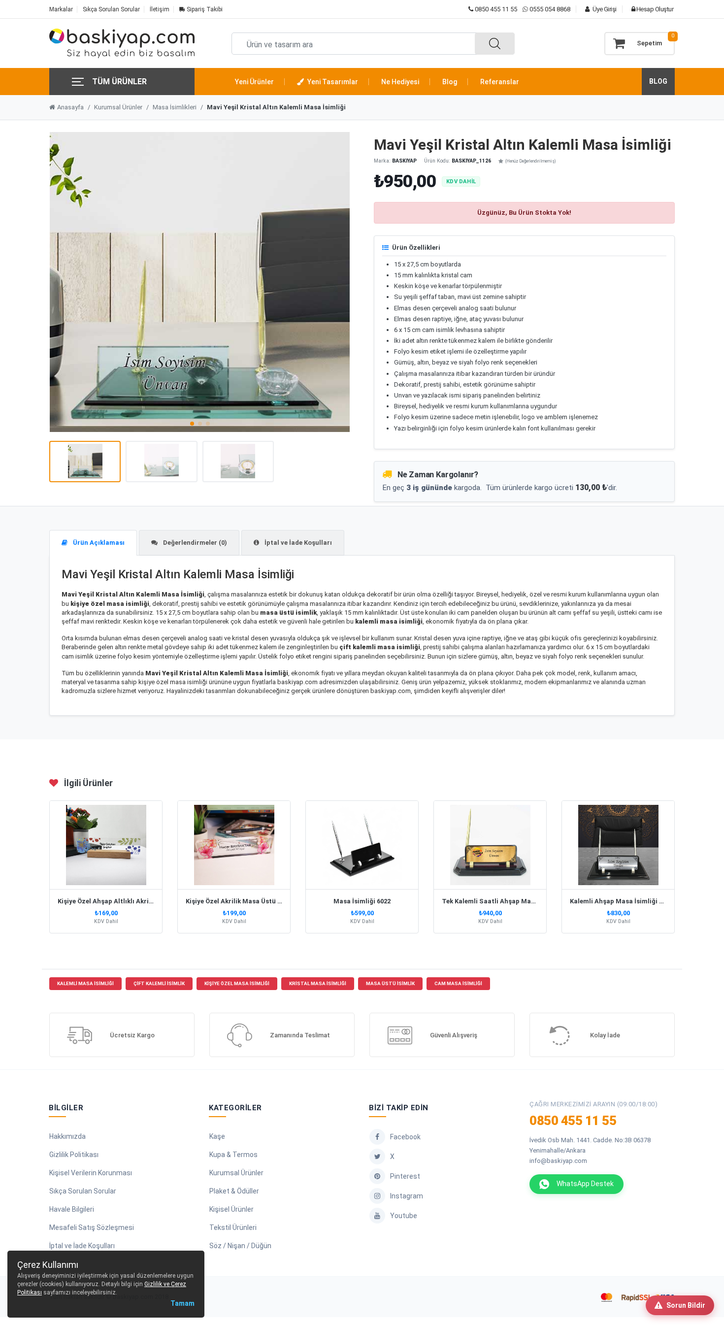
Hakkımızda (67, 1136)
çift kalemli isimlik (159, 983)
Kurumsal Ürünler (118, 107)
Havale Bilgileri (71, 1209)
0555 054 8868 (549, 9)
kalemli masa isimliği (85, 983)
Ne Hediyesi (400, 81)
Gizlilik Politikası (74, 1155)
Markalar (61, 9)
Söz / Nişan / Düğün (240, 1246)
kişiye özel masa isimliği (109, 603)
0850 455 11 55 (495, 9)
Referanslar (499, 81)
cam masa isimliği (458, 983)
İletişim (159, 9)
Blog (449, 81)
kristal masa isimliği (317, 983)
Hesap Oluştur (654, 9)
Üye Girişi (604, 9)
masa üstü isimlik (288, 612)
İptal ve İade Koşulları (297, 542)
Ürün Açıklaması (98, 542)
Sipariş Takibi (204, 9)
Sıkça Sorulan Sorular (111, 9)
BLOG (658, 81)
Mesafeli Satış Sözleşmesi (91, 1227)
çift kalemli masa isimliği (379, 647)
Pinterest (405, 1176)
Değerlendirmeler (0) (194, 542)
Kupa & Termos (233, 1155)
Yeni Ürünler (254, 81)
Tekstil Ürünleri (233, 1227)
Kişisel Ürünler (231, 1209)
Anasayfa (70, 107)
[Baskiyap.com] (122, 43)
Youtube (403, 1216)
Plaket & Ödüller (234, 1191)
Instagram (406, 1196)
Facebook (405, 1137)
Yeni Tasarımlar (332, 81)
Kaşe (217, 1136)
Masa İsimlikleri (175, 107)
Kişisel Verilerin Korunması (90, 1173)
